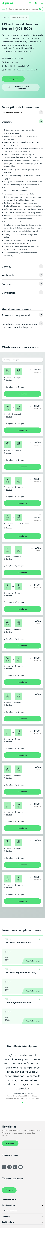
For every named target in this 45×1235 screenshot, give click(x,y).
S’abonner (10, 1143)
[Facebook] (4, 1167)
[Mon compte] (30, 3)
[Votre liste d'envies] (36, 3)
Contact (9, 1190)
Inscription (13, 78)
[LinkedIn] (15, 1167)
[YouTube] (20, 1167)
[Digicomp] (7, 3)
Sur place (10, 387)
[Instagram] (9, 1167)
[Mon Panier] (42, 3)
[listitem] (22, 121)
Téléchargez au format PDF (12, 112)
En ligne (21, 387)
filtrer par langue (11, 359)
